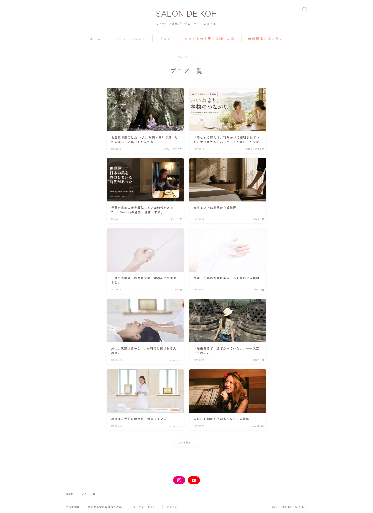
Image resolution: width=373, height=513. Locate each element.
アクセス (172, 506)
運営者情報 (73, 506)
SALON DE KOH (186, 13)
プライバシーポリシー (144, 506)
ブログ (165, 38)
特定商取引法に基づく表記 (105, 506)
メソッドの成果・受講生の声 (209, 38)
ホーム (95, 38)
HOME (70, 494)
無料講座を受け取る (265, 38)
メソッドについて (130, 38)
